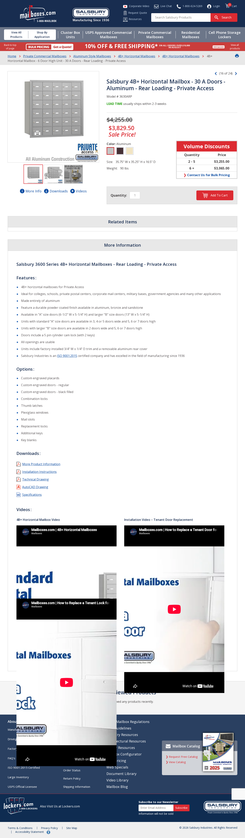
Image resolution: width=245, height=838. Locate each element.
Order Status (71, 770)
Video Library (117, 780)
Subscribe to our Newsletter (158, 802)
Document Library (121, 773)
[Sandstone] (129, 151)
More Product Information (41, 464)
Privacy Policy (49, 828)
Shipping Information (76, 787)
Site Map (71, 828)
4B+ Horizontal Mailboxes (136, 56)
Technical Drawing (35, 479)
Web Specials (117, 767)
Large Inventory (18, 777)
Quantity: (119, 195)
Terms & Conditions (20, 828)
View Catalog (177, 762)
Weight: (112, 168)
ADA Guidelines (118, 728)
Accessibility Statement (30, 832)
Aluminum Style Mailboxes (92, 56)
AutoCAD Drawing (35, 487)
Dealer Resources (120, 747)
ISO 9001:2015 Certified (24, 767)
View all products (235, 46)
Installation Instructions (39, 472)
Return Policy (72, 778)
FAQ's (11, 758)
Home (12, 56)
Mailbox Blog (117, 786)
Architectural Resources (126, 741)
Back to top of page (10, 46)
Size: (110, 162)
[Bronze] (120, 151)
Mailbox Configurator (124, 754)
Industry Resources (122, 734)
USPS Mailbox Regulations (127, 721)
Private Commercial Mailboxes (44, 56)
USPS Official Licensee (22, 787)
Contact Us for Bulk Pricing (208, 175)
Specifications (32, 495)
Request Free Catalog (183, 757)
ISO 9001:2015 (67, 356)
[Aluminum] (110, 151)
